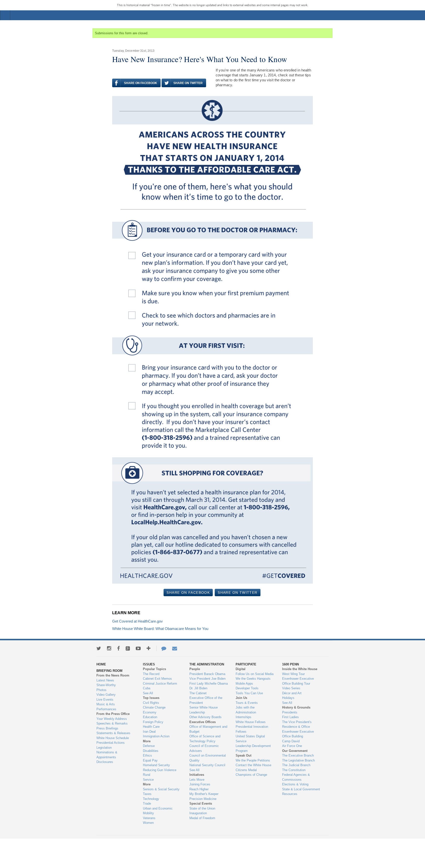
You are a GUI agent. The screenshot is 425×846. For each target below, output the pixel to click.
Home (215, 15)
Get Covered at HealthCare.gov (137, 621)
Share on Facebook (140, 83)
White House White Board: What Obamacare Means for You (160, 628)
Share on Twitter (188, 83)
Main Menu (5, 15)
